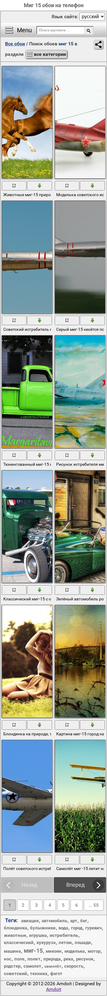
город (76, 928)
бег (83, 920)
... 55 (94, 905)
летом (65, 942)
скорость (73, 966)
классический (19, 942)
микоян (54, 951)
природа (52, 959)
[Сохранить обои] (39, 185)
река (68, 959)
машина (12, 951)
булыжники (43, 928)
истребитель (64, 935)
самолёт (52, 966)
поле (19, 959)
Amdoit (53, 989)
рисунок (84, 959)
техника (38, 973)
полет (33, 959)
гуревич (93, 928)
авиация (30, 920)
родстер (12, 966)
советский (15, 973)
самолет (32, 966)
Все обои (15, 44)
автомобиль (54, 920)
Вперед (75, 885)
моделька (74, 951)
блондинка (15, 928)
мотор (94, 951)
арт (73, 920)
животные (15, 935)
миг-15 (33, 950)
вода (63, 928)
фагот (56, 973)
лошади (83, 942)
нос (7, 959)
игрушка (38, 935)
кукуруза (46, 942)
